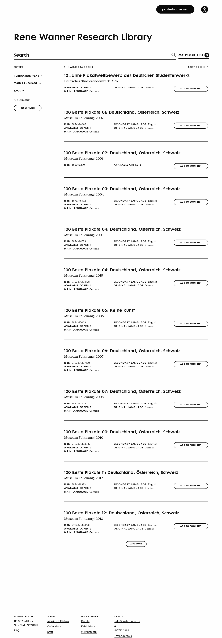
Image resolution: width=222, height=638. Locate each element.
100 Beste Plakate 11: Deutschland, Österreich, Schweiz (121, 472)
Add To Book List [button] (191, 88)
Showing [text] (78, 67)
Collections (54, 626)
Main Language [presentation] (26, 83)
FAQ (16, 630)
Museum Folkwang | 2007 (83, 356)
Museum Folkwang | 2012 (83, 478)
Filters (18, 67)
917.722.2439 (121, 630)
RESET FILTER (27, 107)
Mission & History (58, 621)
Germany (23, 100)
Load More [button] (136, 543)
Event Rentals (123, 635)
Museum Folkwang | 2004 (84, 194)
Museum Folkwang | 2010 (83, 437)
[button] (204, 9)
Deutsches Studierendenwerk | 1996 (91, 81)
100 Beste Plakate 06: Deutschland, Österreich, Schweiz (122, 350)
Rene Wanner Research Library (83, 36)
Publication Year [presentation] (26, 76)
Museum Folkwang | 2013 (83, 518)
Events (85, 621)
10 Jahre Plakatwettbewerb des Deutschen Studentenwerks (127, 75)
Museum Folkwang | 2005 (84, 234)
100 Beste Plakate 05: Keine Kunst (99, 310)
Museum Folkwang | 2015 (83, 275)
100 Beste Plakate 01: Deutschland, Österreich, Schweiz (122, 112)
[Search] (174, 55)
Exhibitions (88, 626)
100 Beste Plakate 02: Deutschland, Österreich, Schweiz (122, 153)
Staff (50, 631)
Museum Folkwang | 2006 (84, 316)
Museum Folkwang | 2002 (84, 117)
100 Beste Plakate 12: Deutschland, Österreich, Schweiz (122, 513)
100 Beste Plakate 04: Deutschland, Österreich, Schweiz (122, 229)
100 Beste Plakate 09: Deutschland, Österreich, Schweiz (122, 432)
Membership (89, 631)
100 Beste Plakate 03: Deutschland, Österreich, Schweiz (122, 188)
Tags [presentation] (17, 90)
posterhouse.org (175, 9)
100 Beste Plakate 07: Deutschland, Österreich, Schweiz (122, 391)
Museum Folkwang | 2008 (84, 396)
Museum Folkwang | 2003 (84, 158)
